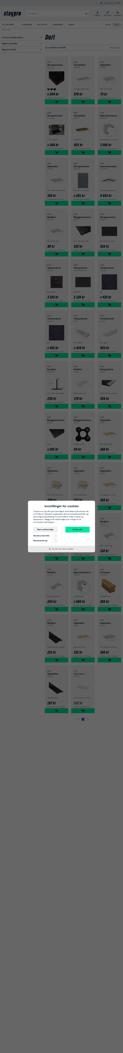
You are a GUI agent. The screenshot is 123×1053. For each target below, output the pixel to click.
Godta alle (77, 529)
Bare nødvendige (45, 529)
